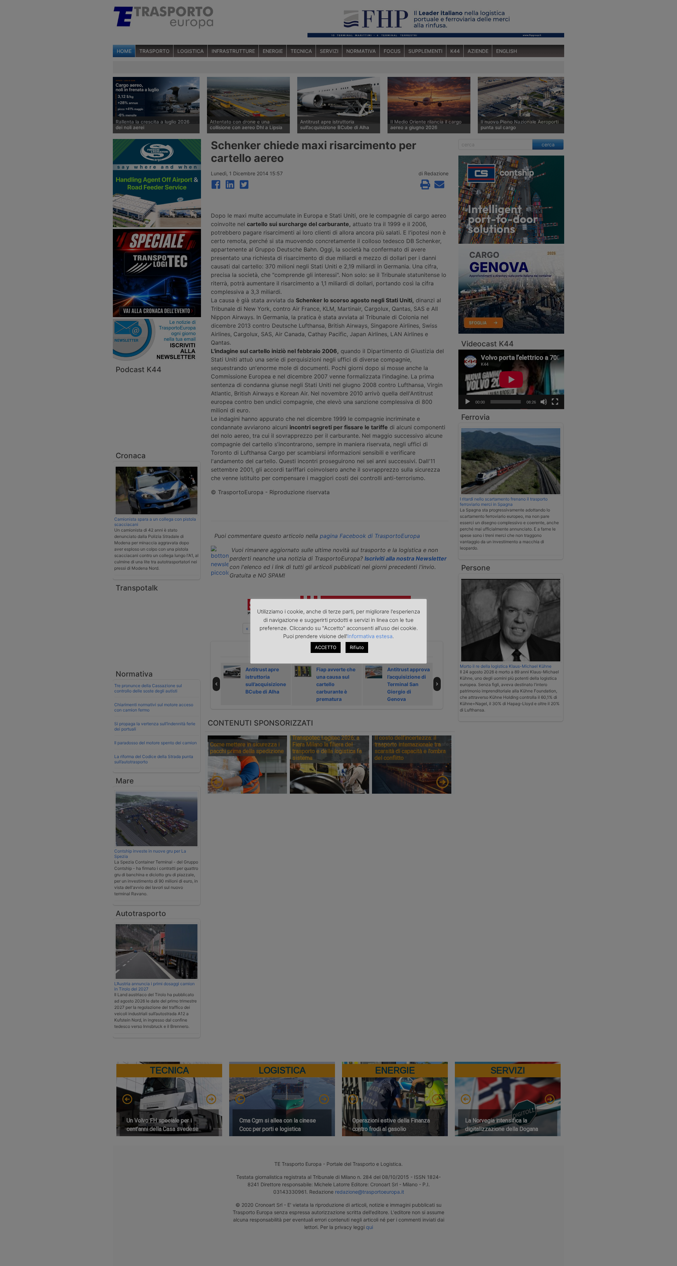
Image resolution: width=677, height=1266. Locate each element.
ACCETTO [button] (325, 647)
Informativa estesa (369, 636)
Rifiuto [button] (357, 647)
